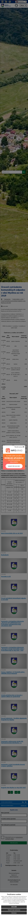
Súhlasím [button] (14, 906)
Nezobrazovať (19, 447)
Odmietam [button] (14, 913)
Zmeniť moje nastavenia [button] (14, 910)
